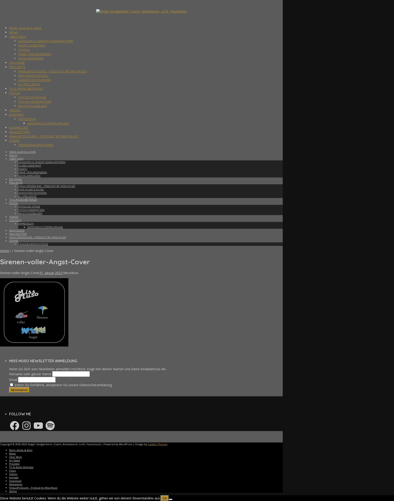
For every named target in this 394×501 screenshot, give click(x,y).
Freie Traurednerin (34, 54)
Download (18, 128)
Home (4, 251)
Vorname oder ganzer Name (30, 374)
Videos (15, 110)
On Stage (17, 63)
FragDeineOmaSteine (35, 145)
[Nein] (170, 499)
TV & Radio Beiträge (26, 89)
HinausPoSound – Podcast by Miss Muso (52, 71)
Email (13, 380)
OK (164, 498)
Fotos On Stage (32, 97)
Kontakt (16, 115)
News (13, 32)
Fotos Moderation (34, 102)
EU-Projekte (29, 84)
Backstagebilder (32, 106)
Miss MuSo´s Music (33, 76)
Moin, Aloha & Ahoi (25, 28)
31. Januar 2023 (51, 273)
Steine (14, 141)
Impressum (27, 119)
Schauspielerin (31, 58)
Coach (24, 50)
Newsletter (19, 132)
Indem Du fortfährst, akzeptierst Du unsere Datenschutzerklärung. (63, 385)
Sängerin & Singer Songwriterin (45, 41)
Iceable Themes (157, 444)
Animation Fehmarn (34, 80)
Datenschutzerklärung (48, 123)
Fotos (14, 93)
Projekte (17, 67)
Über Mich (17, 37)
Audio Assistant (32, 45)
